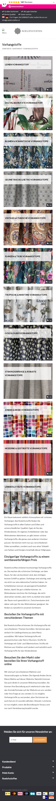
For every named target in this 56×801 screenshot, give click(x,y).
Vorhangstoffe (30, 49)
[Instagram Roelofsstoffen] (30, 748)
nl (3, 17)
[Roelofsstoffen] (32, 31)
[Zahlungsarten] (7, 793)
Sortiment (17, 49)
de (7, 17)
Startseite (6, 49)
